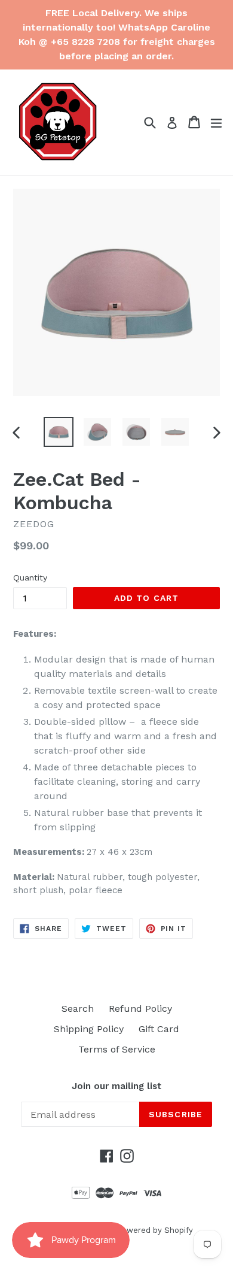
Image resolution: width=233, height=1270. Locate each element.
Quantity (30, 577)
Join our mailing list (116, 1086)
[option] (58, 432)
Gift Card (159, 1029)
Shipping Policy (89, 1029)
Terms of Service (116, 1049)
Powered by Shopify (154, 1230)
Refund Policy (140, 1008)
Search (78, 1008)
